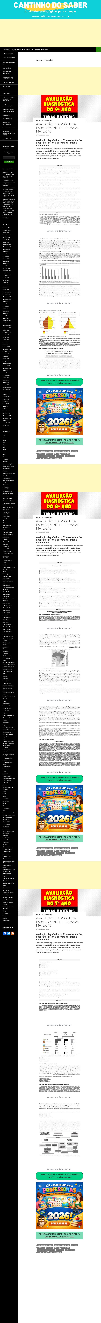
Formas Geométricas (8, 715)
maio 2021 (6, 313)
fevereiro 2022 (7, 292)
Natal (4, 796)
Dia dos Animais (7, 631)
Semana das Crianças (8, 892)
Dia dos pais (6, 634)
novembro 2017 (7, 392)
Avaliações (6, 509)
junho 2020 (6, 339)
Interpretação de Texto (9, 729)
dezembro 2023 (7, 247)
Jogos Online (6, 737)
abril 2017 (5, 408)
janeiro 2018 (6, 389)
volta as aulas (42, 458)
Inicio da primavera (8, 727)
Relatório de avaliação (8, 878)
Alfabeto (5, 471)
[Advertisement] (50, 33)
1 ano (4, 435)
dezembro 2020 (7, 325)
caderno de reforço (8, 534)
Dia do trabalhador (8, 627)
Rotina (4, 885)
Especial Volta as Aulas (9, 696)
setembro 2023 (7, 254)
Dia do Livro (6, 622)
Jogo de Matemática (8, 734)
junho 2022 (6, 282)
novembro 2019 (7, 349)
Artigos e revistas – (8, 478)
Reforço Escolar (7, 873)
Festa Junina (6, 703)
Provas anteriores (7, 847)
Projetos (5, 844)
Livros (4, 771)
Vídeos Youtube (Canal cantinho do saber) (9, 133)
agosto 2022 (6, 277)
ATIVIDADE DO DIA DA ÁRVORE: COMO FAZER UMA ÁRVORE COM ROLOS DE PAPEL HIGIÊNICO (9, 203)
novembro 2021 (7, 299)
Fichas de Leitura (7, 706)
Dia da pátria (6, 596)
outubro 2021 (6, 301)
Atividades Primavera (8, 491)
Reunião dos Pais (7, 880)
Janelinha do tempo (8, 732)
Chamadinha (6, 549)
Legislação (6, 115)
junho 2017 (6, 404)
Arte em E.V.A (6, 86)
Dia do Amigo (6, 612)
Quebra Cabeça (7, 851)
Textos (5, 911)
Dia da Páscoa (6, 594)
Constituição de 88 (8, 560)
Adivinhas (5, 459)
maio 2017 (6, 406)
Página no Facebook (9, 128)
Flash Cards (6, 710)
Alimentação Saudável (9, 473)
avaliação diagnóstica (45, 451)
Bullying (5, 530)
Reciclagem (6, 854)
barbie (4, 520)
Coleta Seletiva (7, 551)
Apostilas (5, 476)
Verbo (4, 916)
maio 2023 (6, 263)
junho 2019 (6, 356)
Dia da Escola (6, 585)
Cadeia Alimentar (7, 532)
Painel (4, 803)
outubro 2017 (6, 394)
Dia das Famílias (7, 608)
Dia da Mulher (6, 591)
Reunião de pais (7, 118)
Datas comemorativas (7, 105)
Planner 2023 (6, 824)
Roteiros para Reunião (8, 883)
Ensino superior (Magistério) (7, 72)
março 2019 (6, 361)
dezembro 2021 (7, 297)
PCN (4, 810)
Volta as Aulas (6, 920)
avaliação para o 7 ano (62, 1245)
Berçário (5, 522)
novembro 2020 (7, 327)
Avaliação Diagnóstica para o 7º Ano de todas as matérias (57, 921)
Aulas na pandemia (8, 493)
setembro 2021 (7, 304)
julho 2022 (6, 280)
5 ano (4, 454)
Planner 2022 (6, 822)
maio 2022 (6, 285)
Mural (4, 791)
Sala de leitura (6, 888)
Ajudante (5, 461)
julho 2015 (6, 425)
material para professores (46, 456)
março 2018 (6, 385)
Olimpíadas (6, 801)
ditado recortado (7, 656)
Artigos (5, 90)
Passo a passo (6, 808)
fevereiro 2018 (7, 387)
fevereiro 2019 (7, 363)
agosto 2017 (6, 399)
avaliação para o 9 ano (62, 451)
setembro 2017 (7, 396)
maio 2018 (6, 382)
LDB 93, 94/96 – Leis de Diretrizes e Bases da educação (8, 743)
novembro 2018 (7, 368)
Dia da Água (6, 574)
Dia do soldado (7, 624)
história (49, 453)
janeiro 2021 (6, 323)
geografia (41, 453)
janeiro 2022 (6, 294)
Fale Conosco (7, 138)
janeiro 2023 (6, 268)
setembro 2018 (7, 373)
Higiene (5, 720)
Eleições (5, 676)
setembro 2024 (7, 239)
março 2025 (6, 232)
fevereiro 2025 (7, 235)
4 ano (4, 449)
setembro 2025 (7, 230)
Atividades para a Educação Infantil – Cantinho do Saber (25, 49)
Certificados (6, 546)
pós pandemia (70, 456)
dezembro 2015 (7, 415)
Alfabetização (6, 468)
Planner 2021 (6, 819)
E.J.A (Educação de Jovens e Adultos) (8, 78)
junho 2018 (6, 380)
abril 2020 (5, 344)
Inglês (4, 725)
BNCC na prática (7, 525)
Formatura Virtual (7, 718)
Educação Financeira (8, 666)
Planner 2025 (6, 829)
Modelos (5, 782)
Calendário (6, 537)
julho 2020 (6, 337)
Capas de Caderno (8, 542)
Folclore (5, 713)
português (60, 456)
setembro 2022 (7, 275)
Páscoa (5, 806)
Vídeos (5, 918)
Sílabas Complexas (8, 902)
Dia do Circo (6, 615)
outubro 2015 (6, 420)
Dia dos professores (8, 636)
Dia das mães (6, 610)
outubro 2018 (6, 370)
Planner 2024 (6, 826)
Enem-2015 (6, 681)
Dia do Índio (6, 619)
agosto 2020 (6, 335)
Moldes (5, 785)
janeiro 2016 (6, 413)
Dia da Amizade (7, 576)
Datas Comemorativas (9, 567)
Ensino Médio (7, 68)
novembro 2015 (7, 418)
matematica (65, 453)
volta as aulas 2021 (55, 458)
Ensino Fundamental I (9, 58)
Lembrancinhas (7, 766)
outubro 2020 (6, 330)
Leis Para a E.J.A (7, 747)
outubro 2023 (6, 251)
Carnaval (5, 544)
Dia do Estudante (7, 617)
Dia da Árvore (6, 578)
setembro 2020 (7, 332)
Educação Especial (8, 82)
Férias (4, 701)
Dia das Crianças (7, 605)
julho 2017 (6, 401)
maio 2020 (6, 342)
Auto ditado (6, 496)
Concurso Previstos (8, 553)
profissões (6, 842)
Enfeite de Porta (7, 683)
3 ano (4, 445)
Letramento (6, 769)
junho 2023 (6, 261)
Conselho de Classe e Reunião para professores (8, 99)
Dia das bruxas (6, 603)
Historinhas (6, 722)
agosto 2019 (6, 354)
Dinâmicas (5, 651)
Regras (5, 876)
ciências (74, 451)
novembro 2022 (7, 270)
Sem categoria (6, 890)
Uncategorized (7, 913)
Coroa (4, 562)
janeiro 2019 (6, 366)
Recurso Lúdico (7, 856)
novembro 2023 (7, 249)
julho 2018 (6, 377)
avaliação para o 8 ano (62, 848)
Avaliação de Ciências (8, 500)
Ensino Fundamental (8, 685)
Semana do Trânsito (8, 895)
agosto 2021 (6, 306)
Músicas (5, 794)
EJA (4, 674)
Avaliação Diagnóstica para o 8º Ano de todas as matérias (57, 524)
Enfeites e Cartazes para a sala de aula (8, 110)
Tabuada (5, 904)
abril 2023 (5, 266)
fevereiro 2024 (7, 244)
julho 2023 (6, 258)
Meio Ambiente (7, 776)
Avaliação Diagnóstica (44, 120)
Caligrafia (5, 539)
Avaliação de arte (7, 498)
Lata (4, 739)
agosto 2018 (6, 375)
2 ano (4, 440)
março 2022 (6, 289)
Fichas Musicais (7, 708)
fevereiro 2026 (7, 228)
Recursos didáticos (8, 858)
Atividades (6, 484)
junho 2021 (6, 311)
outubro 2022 (6, 273)
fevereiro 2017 (7, 411)
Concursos (6, 93)
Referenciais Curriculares (7, 123)
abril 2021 (5, 316)
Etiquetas (5, 699)
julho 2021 (6, 308)
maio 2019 (6, 358)
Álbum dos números (8, 466)
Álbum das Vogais (7, 464)
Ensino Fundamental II (9, 63)
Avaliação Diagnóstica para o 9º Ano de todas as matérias (57, 127)
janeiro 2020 (6, 346)
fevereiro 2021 (7, 320)
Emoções (5, 678)
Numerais (5, 798)
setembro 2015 (7, 423)
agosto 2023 (6, 256)
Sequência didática (8, 897)
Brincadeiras (6, 527)
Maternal (5, 773)
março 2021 (6, 318)
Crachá (5, 565)
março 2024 (6, 242)
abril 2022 (5, 287)
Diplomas (5, 653)
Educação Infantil (8, 53)
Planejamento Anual (8, 813)
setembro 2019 (7, 351)
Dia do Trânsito (7, 629)
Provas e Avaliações (8, 849)
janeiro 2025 (6, 237)
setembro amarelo (8, 900)
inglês (57, 453)
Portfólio (5, 835)
